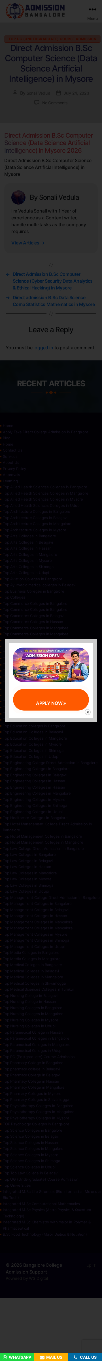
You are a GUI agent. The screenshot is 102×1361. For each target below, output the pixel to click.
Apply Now (50, 703)
